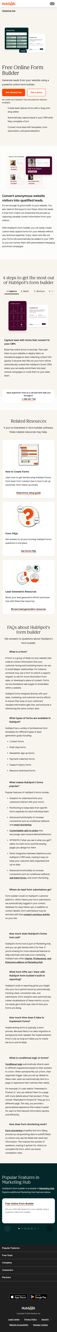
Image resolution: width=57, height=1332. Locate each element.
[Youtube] (24, 1286)
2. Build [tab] (24, 291)
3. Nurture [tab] (39, 291)
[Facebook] (10, 1286)
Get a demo (36, 92)
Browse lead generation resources (28, 609)
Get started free (14, 92)
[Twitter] (30, 1286)
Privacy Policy (30, 1319)
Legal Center (14, 1319)
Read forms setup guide (28, 493)
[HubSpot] (8, 4)
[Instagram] (17, 1286)
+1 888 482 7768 (29, 399)
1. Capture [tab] (12, 291)
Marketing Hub (8, 11)
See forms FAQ (28, 551)
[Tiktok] (50, 1286)
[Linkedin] (37, 1286)
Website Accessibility (18, 1325)
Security (45, 1319)
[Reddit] (44, 1286)
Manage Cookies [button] (40, 1325)
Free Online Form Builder (19, 1203)
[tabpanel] (28, 340)
